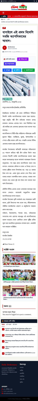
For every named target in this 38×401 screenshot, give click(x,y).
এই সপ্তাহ (8, 325)
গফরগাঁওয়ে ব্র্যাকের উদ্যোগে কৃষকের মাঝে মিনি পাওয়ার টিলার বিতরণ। (18, 298)
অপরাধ (21, 368)
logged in (14, 314)
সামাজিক (22, 376)
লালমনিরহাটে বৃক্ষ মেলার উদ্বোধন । (11, 266)
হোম (4, 19)
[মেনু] (3, 13)
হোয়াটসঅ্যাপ (29, 70)
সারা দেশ (22, 379)
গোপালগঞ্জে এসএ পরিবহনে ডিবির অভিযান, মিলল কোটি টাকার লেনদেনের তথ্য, (20, 335)
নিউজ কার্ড (24, 59)
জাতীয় (21, 370)
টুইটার (18, 70)
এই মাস (15, 325)
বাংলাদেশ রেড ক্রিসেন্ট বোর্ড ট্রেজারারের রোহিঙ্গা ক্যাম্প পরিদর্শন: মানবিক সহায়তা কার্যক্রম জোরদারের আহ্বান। (18, 329)
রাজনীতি (22, 373)
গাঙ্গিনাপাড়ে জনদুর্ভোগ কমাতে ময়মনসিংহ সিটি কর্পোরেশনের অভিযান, (19, 347)
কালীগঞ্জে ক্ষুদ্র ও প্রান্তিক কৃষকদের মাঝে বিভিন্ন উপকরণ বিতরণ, (18, 282)
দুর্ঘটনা (21, 382)
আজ (3, 325)
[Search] (34, 1)
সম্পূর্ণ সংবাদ (10, 64)
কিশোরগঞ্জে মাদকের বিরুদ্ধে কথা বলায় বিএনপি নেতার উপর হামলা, (19, 341)
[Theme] (36, 1)
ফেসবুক (8, 70)
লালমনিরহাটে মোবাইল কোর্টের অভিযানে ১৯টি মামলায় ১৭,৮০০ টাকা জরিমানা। (20, 353)
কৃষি (8, 19)
